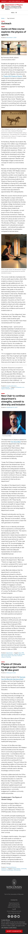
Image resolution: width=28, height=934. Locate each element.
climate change (16, 868)
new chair (14, 655)
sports (12, 388)
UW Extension (17, 870)
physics (22, 1)
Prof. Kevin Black (16, 442)
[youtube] (18, 916)
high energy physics (6, 655)
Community (23, 868)
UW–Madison (10, 1)
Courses (8, 386)
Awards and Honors (11, 867)
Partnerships (10, 870)
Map (13, 909)
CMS (22, 653)
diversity (16, 654)
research (3, 657)
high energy (21, 654)
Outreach (7, 388)
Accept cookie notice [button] (14, 931)
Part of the (14, 894)
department (9, 653)
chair (19, 653)
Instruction (13, 386)
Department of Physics (14, 5)
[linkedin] (15, 916)
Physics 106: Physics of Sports (13, 76)
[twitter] (9, 916)
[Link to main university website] (14, 889)
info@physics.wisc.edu (15, 911)
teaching (8, 657)
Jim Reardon (18, 387)
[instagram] (12, 916)
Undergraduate (5, 387)
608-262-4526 (16, 913)
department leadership (7, 654)
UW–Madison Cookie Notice (8, 927)
